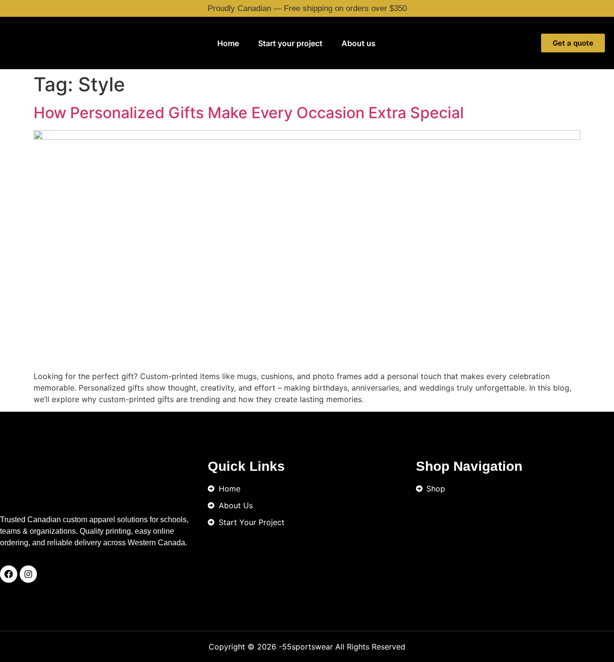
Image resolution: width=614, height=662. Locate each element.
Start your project (290, 43)
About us (359, 43)
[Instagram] (28, 574)
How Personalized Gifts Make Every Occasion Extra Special (249, 112)
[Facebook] (8, 574)
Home (228, 43)
